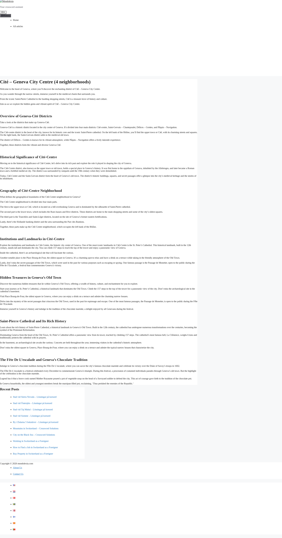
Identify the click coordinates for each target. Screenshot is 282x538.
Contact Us (18, 474)
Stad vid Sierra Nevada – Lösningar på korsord (35, 397)
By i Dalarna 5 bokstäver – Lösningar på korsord (35, 422)
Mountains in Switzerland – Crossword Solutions (35, 428)
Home (16, 20)
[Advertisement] (141, 55)
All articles (18, 26)
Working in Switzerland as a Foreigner (31, 441)
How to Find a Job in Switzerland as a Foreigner (35, 447)
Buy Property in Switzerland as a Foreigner (33, 453)
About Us (17, 467)
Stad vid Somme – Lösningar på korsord (31, 416)
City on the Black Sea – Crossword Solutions (34, 435)
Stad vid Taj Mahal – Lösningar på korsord (33, 409)
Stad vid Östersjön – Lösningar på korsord (32, 403)
